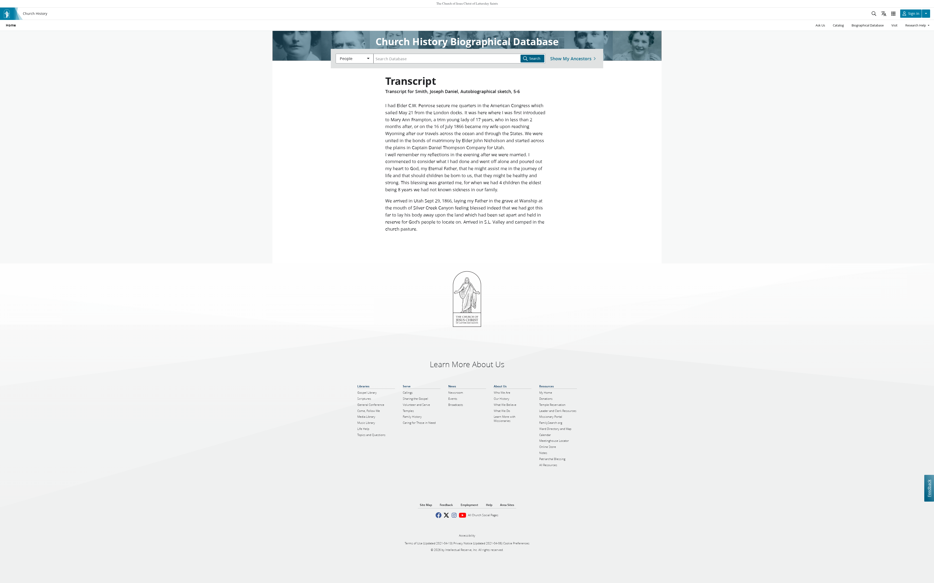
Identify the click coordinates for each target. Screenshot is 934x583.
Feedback (929, 488)
